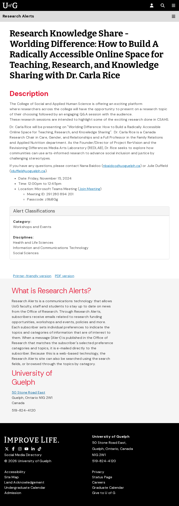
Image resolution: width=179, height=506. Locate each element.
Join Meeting (89, 189)
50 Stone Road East (28, 392)
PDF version (64, 276)
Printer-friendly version (32, 276)
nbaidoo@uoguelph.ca (121, 165)
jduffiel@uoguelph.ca (28, 171)
